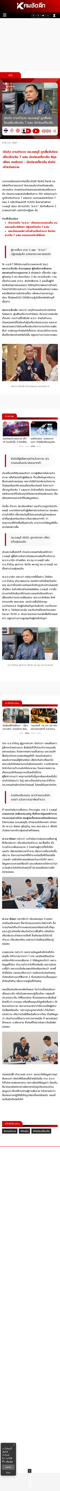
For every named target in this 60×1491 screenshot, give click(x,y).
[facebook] (33, 15)
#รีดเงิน (24, 1131)
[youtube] (43, 15)
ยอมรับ (8, 1467)
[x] (38, 15)
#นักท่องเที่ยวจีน (41, 1131)
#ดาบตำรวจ (10, 1131)
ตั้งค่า (8, 1473)
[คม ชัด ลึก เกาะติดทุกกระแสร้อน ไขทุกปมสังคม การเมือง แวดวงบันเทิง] (30, 6)
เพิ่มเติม (9, 1461)
